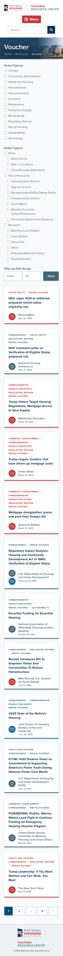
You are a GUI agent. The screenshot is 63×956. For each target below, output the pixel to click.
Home (8, 54)
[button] (31, 19)
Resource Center (45, 8)
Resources (21, 54)
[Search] (51, 30)
